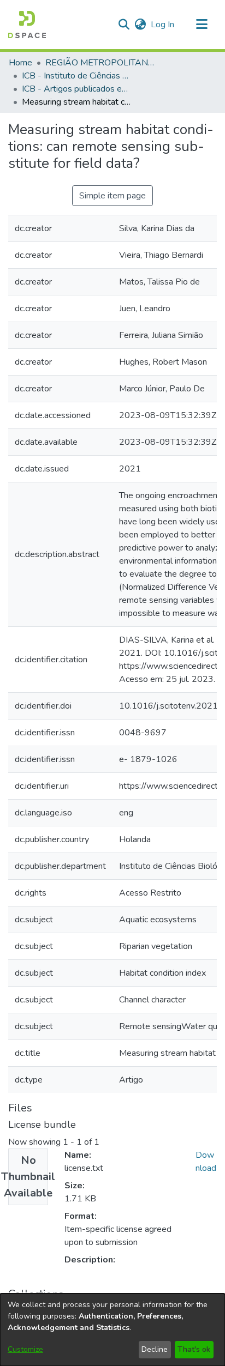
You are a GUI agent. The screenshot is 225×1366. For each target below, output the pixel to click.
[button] (27, 24)
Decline (154, 1349)
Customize (25, 1349)
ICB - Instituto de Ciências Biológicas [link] (76, 76)
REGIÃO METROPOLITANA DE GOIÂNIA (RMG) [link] (100, 63)
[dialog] (112, 1330)
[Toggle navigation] (201, 24)
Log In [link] (163, 25)
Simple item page (112, 196)
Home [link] (20, 63)
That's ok (193, 1349)
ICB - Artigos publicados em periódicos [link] (76, 89)
